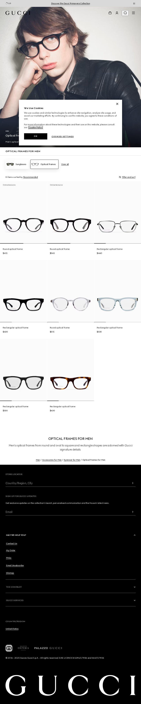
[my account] (117, 13)
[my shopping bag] (110, 13)
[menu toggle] (133, 13)
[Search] (125, 13)
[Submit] (132, 483)
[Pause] (134, 3)
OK (35, 136)
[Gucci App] (9, 648)
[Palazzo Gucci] (48, 648)
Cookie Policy (35, 127)
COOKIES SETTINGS (63, 136)
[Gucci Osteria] (23, 648)
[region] (70, 123)
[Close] (117, 104)
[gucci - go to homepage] (18, 13)
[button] (71, 535)
